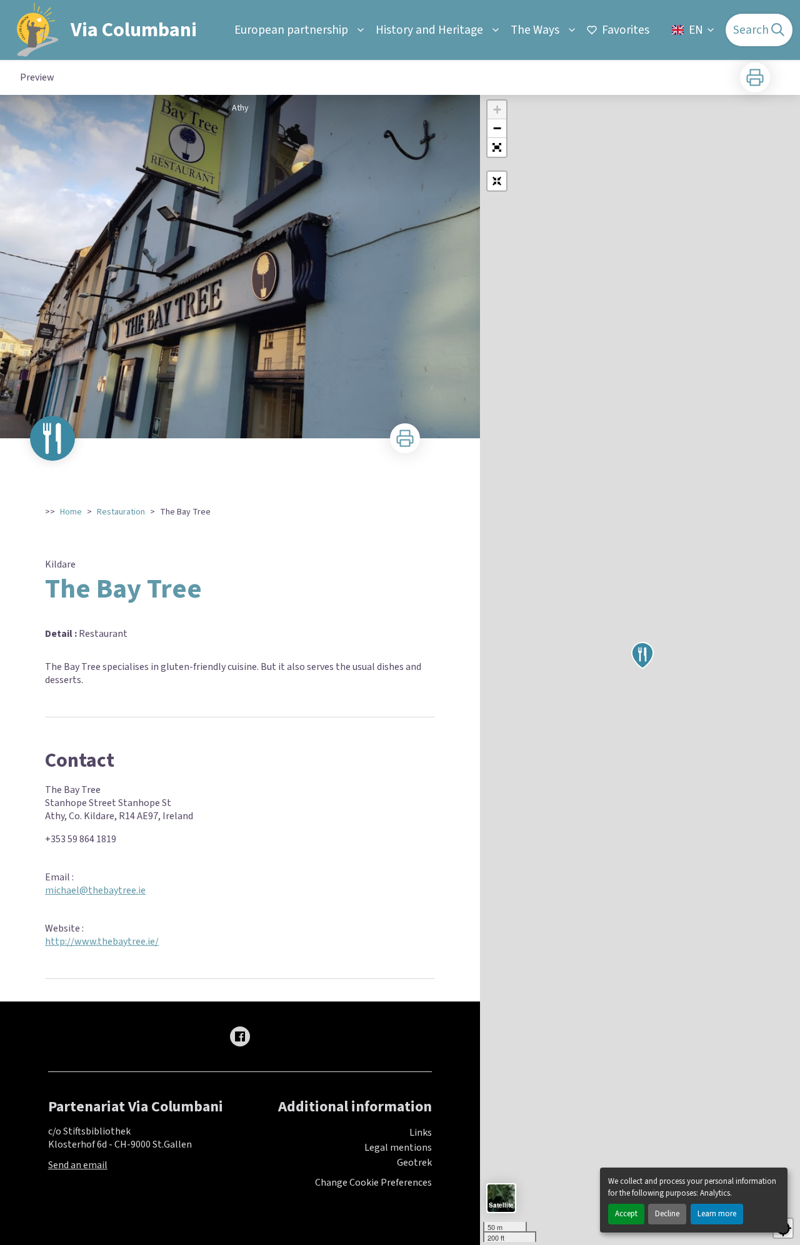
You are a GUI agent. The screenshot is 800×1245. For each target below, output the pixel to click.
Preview (37, 77)
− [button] (497, 128)
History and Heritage (429, 30)
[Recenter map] (497, 181)
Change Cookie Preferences (373, 1182)
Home (71, 512)
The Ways (535, 30)
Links (420, 1132)
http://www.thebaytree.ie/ (102, 941)
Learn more (717, 1213)
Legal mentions (398, 1147)
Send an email (78, 1165)
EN (696, 30)
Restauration (121, 512)
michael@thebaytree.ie (95, 890)
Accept (626, 1213)
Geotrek (414, 1162)
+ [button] (497, 109)
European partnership (291, 30)
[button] (497, 147)
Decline (667, 1213)
